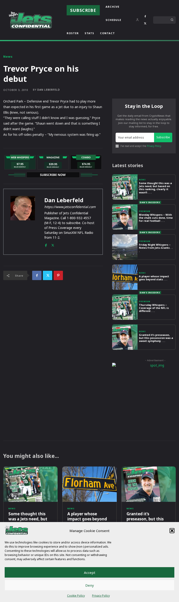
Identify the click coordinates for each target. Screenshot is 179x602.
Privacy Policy (101, 596)
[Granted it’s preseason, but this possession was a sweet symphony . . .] (125, 337)
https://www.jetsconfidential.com (70, 207)
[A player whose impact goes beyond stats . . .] (125, 277)
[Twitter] (145, 23)
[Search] (172, 20)
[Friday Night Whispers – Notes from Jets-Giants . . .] (125, 247)
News (8, 56)
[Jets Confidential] (30, 20)
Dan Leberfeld (48, 89)
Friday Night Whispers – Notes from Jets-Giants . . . (155, 247)
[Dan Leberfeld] (22, 222)
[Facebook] (145, 16)
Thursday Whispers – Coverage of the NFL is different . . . (154, 308)
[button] (172, 530)
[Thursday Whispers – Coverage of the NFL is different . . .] (125, 307)
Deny (89, 585)
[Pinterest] (58, 275)
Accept (89, 572)
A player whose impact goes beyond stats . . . (154, 278)
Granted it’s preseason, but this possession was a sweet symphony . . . (156, 338)
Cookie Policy (76, 596)
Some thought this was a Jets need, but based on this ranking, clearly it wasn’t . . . (155, 187)
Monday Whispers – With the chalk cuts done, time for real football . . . (156, 217)
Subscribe (163, 137)
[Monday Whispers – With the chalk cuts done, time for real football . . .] (125, 217)
